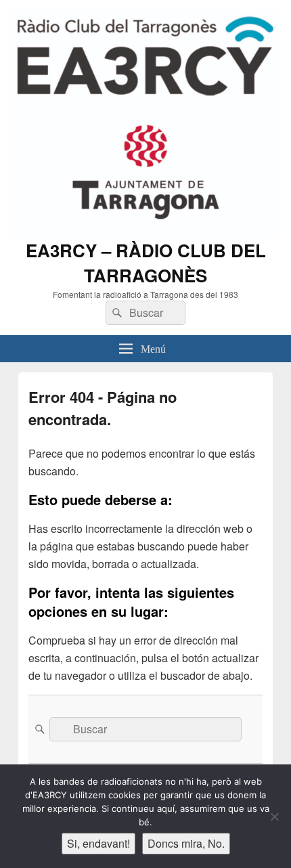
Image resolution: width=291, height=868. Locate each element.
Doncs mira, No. (186, 843)
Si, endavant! (98, 843)
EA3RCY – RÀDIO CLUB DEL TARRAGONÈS (146, 263)
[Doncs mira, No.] (274, 816)
